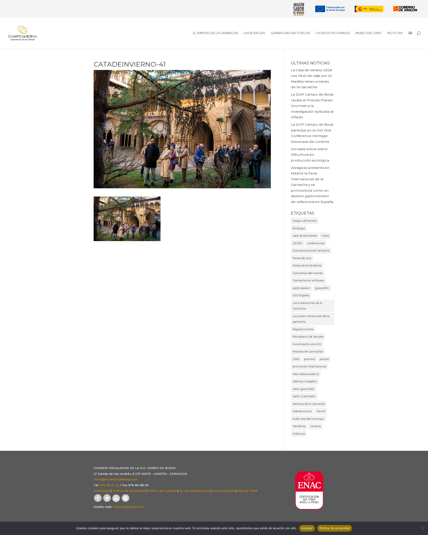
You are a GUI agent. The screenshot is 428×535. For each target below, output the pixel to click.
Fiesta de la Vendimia (307, 265)
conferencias (316, 243)
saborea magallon (305, 381)
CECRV (297, 243)
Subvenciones (302, 411)
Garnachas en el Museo (308, 280)
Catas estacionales (333, 33)
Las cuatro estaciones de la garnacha (311, 319)
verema (315, 426)
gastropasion (301, 288)
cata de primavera (305, 235)
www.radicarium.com (129, 506)
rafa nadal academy (306, 374)
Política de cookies (161, 490)
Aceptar (307, 528)
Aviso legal (102, 490)
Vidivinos (299, 433)
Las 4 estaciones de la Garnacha (307, 305)
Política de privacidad (128, 490)
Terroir (320, 411)
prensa (324, 359)
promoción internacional (309, 366)
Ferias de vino (302, 258)
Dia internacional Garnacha (311, 250)
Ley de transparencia (193, 490)
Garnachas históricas (290, 33)
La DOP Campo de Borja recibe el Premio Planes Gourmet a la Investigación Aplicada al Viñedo (312, 105)
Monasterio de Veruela (308, 336)
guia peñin (322, 288)
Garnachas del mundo (308, 273)
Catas (325, 235)
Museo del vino (369, 33)
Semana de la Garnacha (309, 404)
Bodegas (299, 228)
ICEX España (301, 295)
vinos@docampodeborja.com (116, 479)
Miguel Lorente (303, 329)
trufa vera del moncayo (308, 418)
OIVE (296, 359)
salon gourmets (303, 389)
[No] (422, 528)
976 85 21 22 (109, 485)
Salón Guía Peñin (304, 396)
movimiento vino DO (307, 344)
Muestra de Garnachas (308, 351)
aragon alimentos (305, 220)
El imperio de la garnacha (215, 33)
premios (309, 359)
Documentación (224, 490)
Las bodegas (254, 33)
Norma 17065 (247, 490)
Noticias (395, 33)
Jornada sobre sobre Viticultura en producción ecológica (310, 154)
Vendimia (299, 426)
